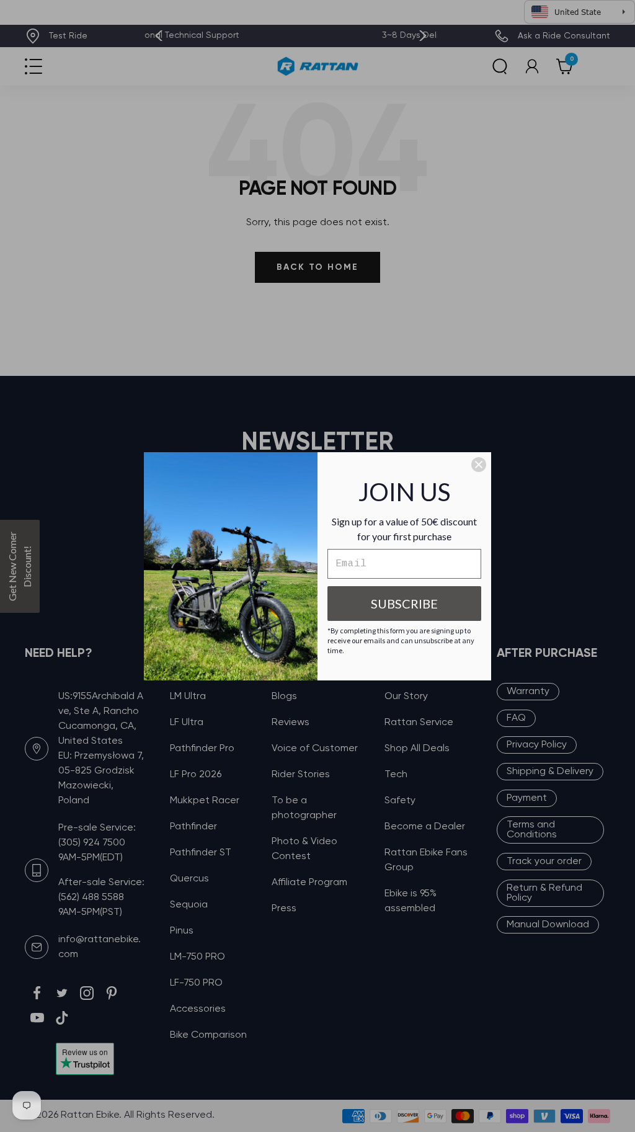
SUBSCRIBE (404, 603)
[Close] (478, 464)
